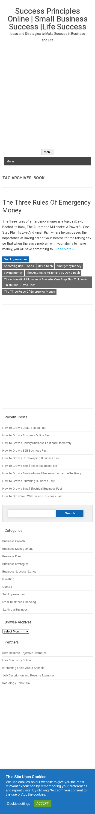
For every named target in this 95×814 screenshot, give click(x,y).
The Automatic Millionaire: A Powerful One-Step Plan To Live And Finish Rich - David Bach (46, 282)
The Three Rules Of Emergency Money (29, 291)
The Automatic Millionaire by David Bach (53, 272)
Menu (47, 152)
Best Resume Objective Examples (24, 653)
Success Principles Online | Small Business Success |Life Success (48, 18)
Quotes (7, 586)
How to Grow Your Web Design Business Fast (32, 496)
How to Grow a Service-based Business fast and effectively (41, 473)
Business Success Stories (19, 571)
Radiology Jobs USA (16, 683)
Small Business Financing (19, 602)
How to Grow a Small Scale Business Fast (29, 465)
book (30, 266)
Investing (8, 579)
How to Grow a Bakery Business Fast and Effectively (36, 443)
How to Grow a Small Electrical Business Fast (32, 488)
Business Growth (13, 541)
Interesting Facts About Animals (23, 668)
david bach (45, 266)
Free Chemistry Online (16, 660)
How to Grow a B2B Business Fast (25, 450)
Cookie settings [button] (18, 803)
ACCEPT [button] (42, 803)
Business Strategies (15, 564)
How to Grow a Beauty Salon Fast (24, 427)
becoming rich (13, 266)
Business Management (17, 548)
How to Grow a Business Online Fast (26, 435)
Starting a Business (15, 609)
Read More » (65, 249)
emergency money (69, 266)
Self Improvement (16, 259)
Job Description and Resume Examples (28, 675)
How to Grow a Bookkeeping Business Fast (31, 458)
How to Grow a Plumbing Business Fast (28, 481)
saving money (13, 272)
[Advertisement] (47, 93)
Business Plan (11, 556)
